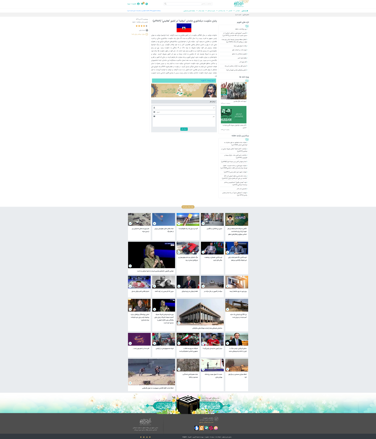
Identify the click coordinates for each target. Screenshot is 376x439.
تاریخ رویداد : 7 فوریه (208, 80)
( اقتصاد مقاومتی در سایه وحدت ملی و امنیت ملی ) (138, 11)
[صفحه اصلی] (149, 437)
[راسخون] (241, 6)
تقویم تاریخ (238, 15)
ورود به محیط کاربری (198, 437)
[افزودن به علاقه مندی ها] (140, 437)
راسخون (244, 11)
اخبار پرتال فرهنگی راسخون (206, 422)
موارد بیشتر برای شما (138, 34)
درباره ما (212, 437)
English (185, 437)
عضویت (133, 4)
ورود (128, 4)
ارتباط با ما (218, 437)
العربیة (189, 437)
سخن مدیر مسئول (226, 437)
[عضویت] (144, 437)
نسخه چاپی (142, 30)
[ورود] (147, 437)
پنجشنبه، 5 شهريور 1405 (155, 11)
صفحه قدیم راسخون (189, 11)
